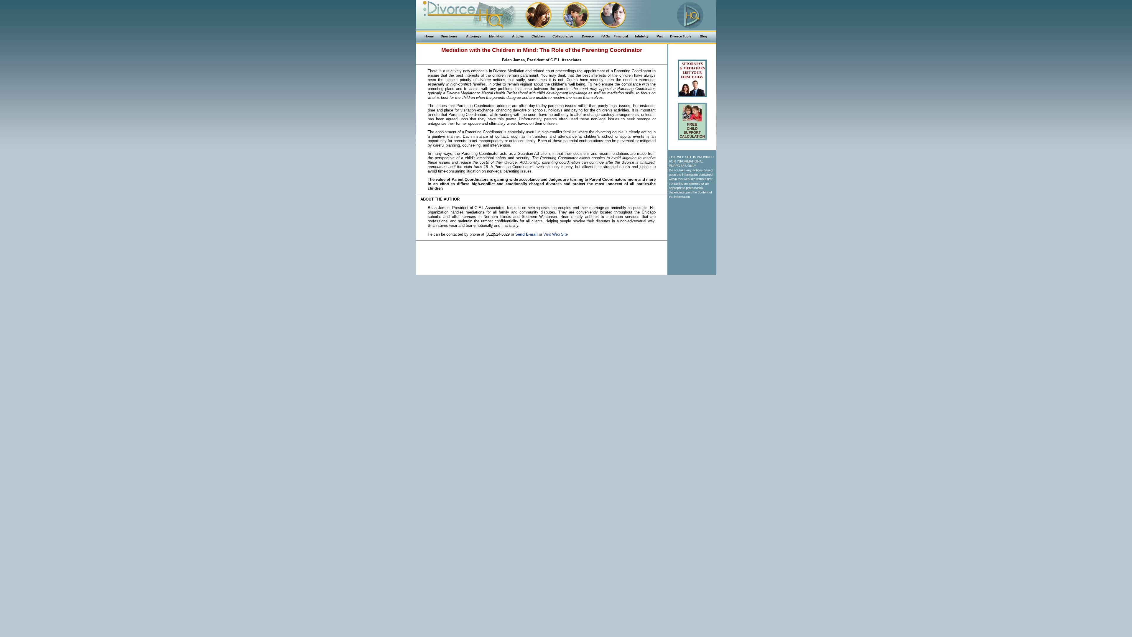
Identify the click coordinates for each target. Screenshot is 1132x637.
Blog (703, 36)
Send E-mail (526, 234)
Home (429, 36)
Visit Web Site (555, 234)
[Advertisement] (542, 256)
